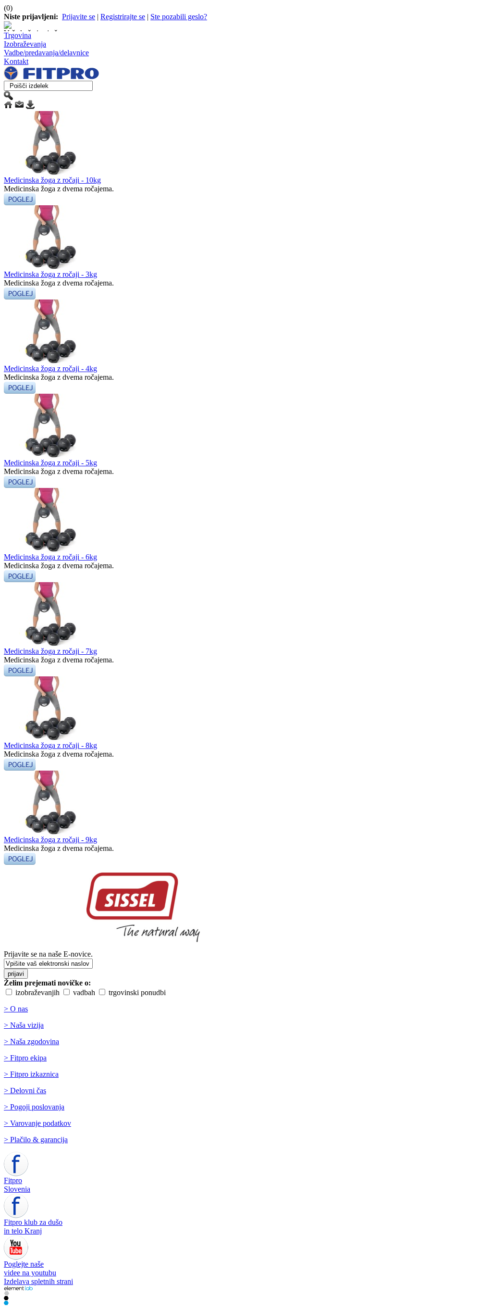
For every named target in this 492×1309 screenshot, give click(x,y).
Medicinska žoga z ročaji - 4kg (50, 368)
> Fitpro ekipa (25, 1058)
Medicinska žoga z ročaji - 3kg (50, 274)
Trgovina (17, 35)
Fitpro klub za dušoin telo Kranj (33, 1226)
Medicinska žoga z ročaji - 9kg (50, 839)
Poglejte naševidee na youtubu (30, 1268)
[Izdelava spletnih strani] (18, 1288)
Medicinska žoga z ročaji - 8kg (50, 745)
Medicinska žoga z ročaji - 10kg (52, 180)
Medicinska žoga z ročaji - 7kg (50, 651)
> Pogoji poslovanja (34, 1107)
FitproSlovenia (17, 1184)
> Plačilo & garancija (36, 1139)
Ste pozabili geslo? (178, 16)
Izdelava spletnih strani (38, 1281)
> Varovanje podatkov (37, 1123)
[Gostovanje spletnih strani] (6, 1298)
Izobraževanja (25, 44)
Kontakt (16, 61)
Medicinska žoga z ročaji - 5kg (50, 463)
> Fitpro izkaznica (31, 1074)
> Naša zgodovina (31, 1041)
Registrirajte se (122, 16)
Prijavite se (78, 16)
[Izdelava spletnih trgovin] (6, 1293)
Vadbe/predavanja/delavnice (46, 53)
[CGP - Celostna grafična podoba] (6, 1302)
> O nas (16, 1009)
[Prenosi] (30, 106)
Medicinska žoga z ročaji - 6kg (50, 557)
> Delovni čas (25, 1090)
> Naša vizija (24, 1025)
